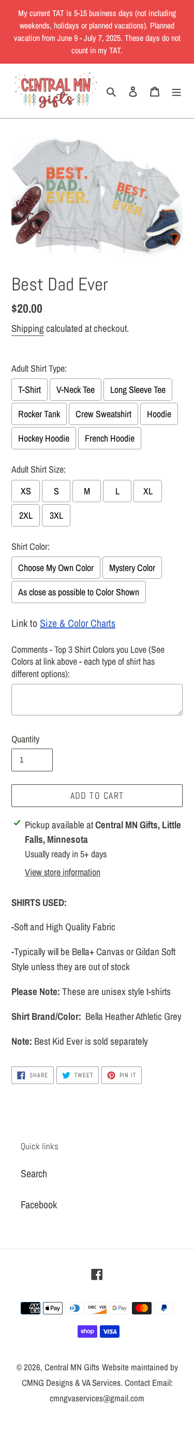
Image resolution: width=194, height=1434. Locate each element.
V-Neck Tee (75, 389)
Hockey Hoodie (43, 438)
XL (148, 491)
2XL (26, 515)
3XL (56, 515)
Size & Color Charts (77, 623)
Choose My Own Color (56, 567)
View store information (62, 872)
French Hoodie (110, 438)
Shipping (27, 328)
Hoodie (159, 413)
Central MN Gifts (71, 1367)
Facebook (39, 1204)
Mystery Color (132, 567)
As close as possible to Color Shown (78, 592)
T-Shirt (29, 389)
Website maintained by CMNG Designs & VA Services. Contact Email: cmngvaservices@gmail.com (100, 1382)
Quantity (25, 739)
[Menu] (176, 91)
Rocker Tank (39, 413)
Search (34, 1173)
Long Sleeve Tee (138, 389)
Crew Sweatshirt (103, 413)
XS (26, 491)
